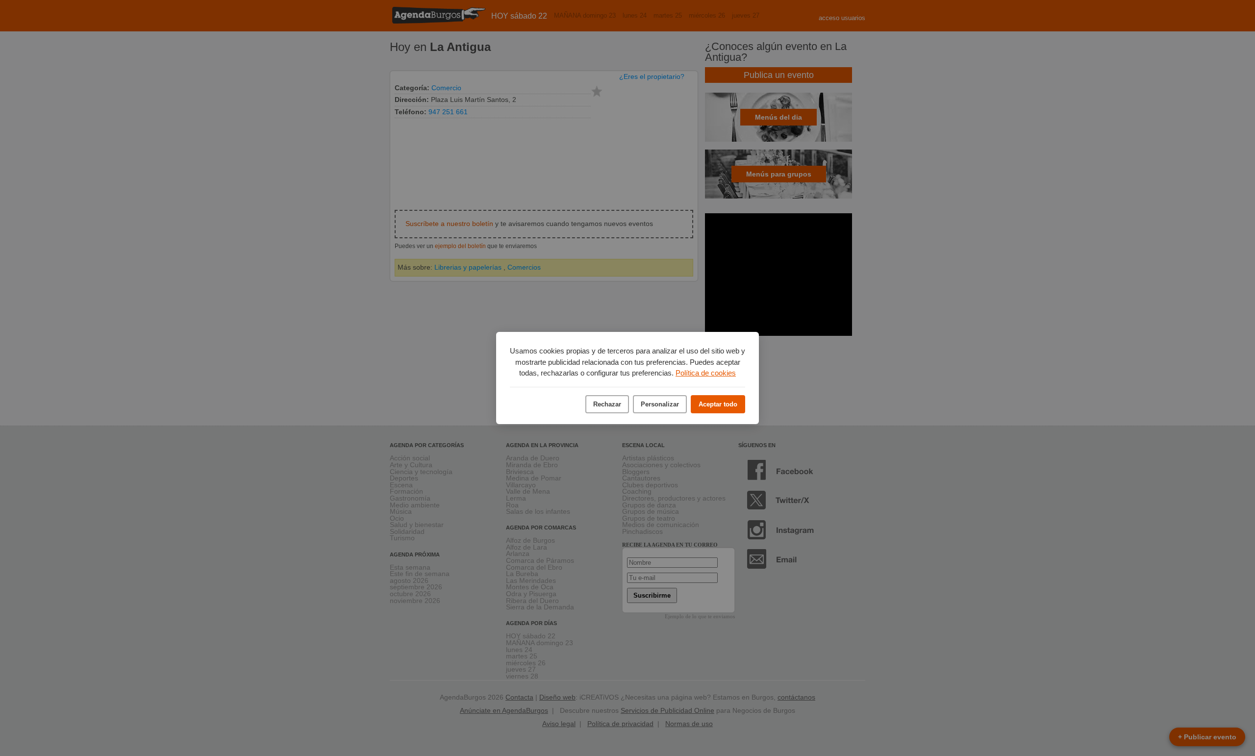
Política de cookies (706, 373)
